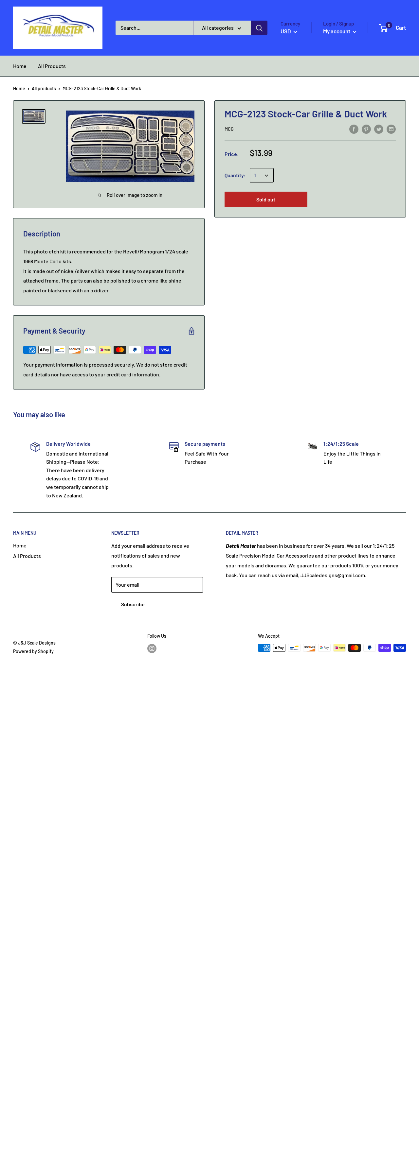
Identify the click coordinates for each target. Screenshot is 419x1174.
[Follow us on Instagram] (151, 648)
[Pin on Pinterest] (366, 129)
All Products (27, 556)
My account (337, 31)
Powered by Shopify (33, 651)
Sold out (265, 200)
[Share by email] (391, 129)
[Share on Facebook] (353, 129)
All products (44, 88)
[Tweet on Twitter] (378, 129)
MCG (229, 129)
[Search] (259, 28)
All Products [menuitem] (52, 66)
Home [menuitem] (20, 66)
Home (19, 88)
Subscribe (133, 604)
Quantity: (235, 175)
